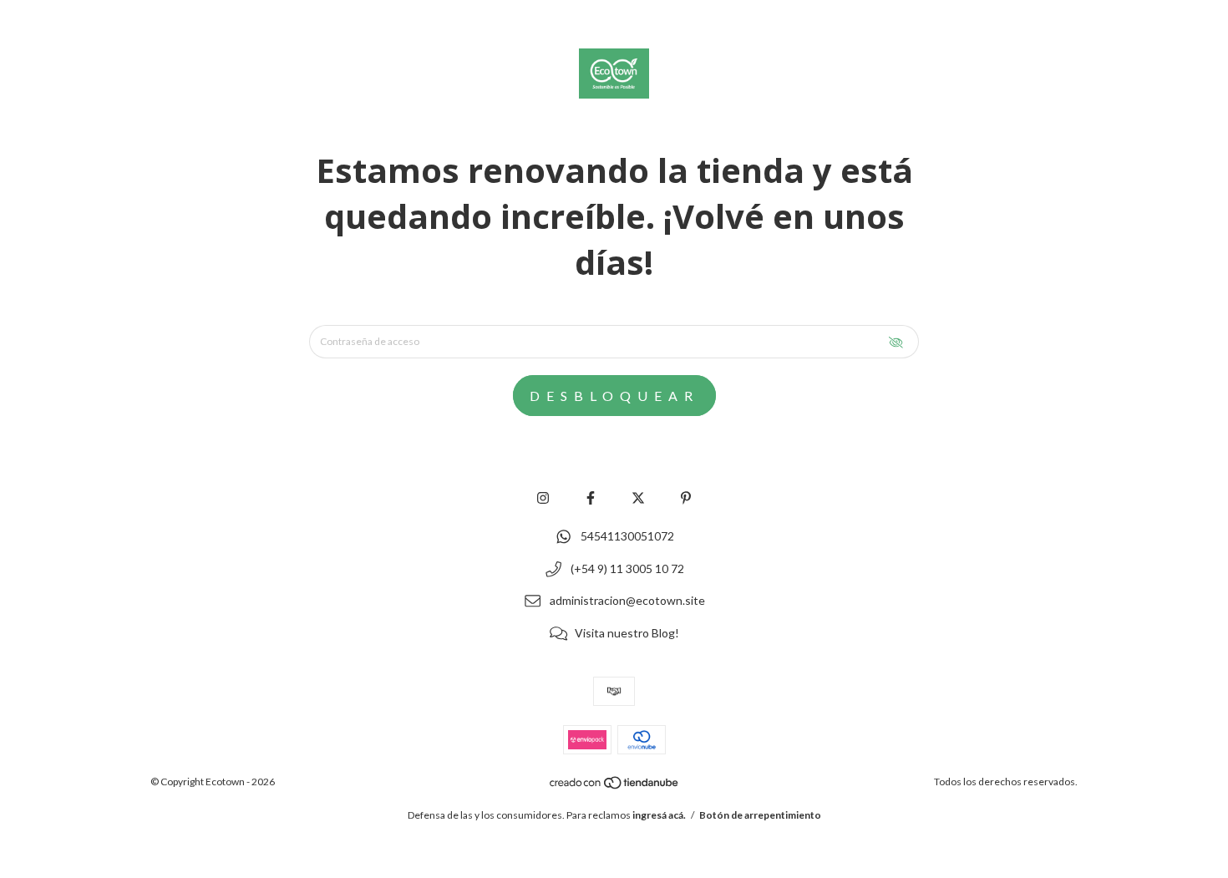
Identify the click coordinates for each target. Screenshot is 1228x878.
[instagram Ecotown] (543, 497)
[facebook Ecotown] (590, 497)
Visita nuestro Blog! (627, 633)
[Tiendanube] (615, 785)
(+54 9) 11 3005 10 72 (627, 568)
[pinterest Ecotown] (685, 497)
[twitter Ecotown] (638, 497)
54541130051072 (627, 536)
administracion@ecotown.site (627, 601)
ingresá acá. (659, 815)
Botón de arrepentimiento (760, 815)
